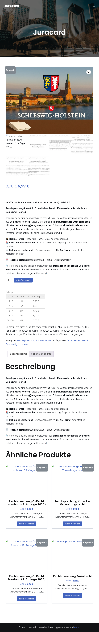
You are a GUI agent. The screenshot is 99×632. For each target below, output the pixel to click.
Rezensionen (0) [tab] (41, 353)
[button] (88, 72)
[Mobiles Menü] (94, 6)
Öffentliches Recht (77, 340)
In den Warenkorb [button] (26, 524)
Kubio (77, 627)
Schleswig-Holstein (17, 344)
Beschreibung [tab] (18, 353)
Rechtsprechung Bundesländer (34, 340)
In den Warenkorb (23, 280)
